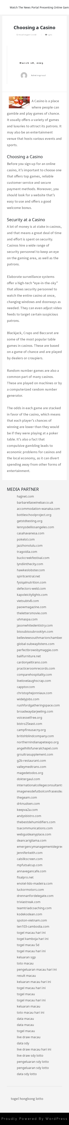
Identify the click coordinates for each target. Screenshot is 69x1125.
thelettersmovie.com (32, 613)
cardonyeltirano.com (32, 662)
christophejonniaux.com (34, 693)
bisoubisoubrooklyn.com (35, 631)
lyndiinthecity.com (30, 564)
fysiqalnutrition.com (31, 582)
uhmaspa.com (27, 619)
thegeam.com (27, 797)
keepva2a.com (27, 810)
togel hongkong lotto (27, 1098)
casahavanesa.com (30, 533)
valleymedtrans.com (31, 767)
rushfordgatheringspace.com (38, 705)
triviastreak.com (28, 902)
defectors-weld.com (31, 588)
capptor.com (26, 687)
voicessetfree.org (29, 717)
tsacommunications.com (35, 828)
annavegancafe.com (31, 871)
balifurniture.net (29, 656)
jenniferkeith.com (30, 853)
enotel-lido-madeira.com (35, 883)
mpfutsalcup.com (29, 865)
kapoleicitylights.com (32, 595)
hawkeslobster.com (31, 570)
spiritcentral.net (28, 576)
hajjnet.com (25, 496)
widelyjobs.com (28, 699)
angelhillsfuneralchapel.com (37, 748)
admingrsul (38, 75)
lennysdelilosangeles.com (35, 527)
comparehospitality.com (34, 674)
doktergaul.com (28, 779)
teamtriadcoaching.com (34, 908)
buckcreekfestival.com (33, 558)
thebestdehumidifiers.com (36, 822)
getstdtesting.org (29, 521)
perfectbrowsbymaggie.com (37, 650)
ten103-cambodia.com (33, 926)
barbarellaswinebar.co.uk (35, 502)
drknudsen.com (28, 803)
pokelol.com (26, 539)
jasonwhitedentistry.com (35, 625)
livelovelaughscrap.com (34, 681)
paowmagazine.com (31, 607)
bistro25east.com (29, 724)
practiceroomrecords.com (36, 668)
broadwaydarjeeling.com (35, 711)
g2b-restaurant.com (31, 760)
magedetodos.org (30, 773)
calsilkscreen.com (30, 859)
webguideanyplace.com (34, 834)
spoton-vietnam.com (32, 920)
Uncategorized (26, 35)
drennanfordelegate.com (35, 896)
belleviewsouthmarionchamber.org (42, 638)
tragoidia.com (27, 552)
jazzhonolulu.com (30, 545)
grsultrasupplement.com (35, 754)
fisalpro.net (25, 877)
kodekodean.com (29, 914)
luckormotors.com (30, 889)
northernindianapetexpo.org (38, 742)
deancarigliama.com (31, 840)
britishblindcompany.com (35, 736)
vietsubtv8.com (28, 601)
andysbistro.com (29, 816)
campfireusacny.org (31, 730)
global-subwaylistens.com (35, 644)
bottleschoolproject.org (34, 515)
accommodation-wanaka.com (38, 509)
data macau (25, 1019)
